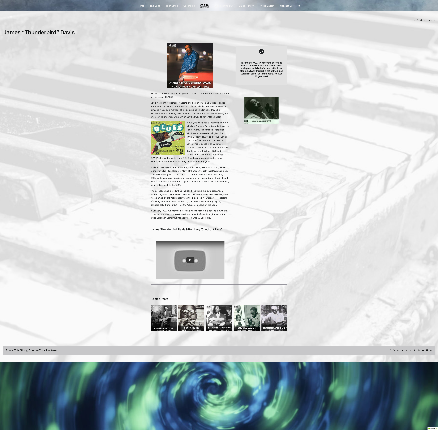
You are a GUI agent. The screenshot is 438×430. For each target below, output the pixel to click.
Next (430, 20)
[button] (152, 318)
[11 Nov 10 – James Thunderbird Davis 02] (261, 97)
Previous (420, 20)
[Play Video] (190, 260)
